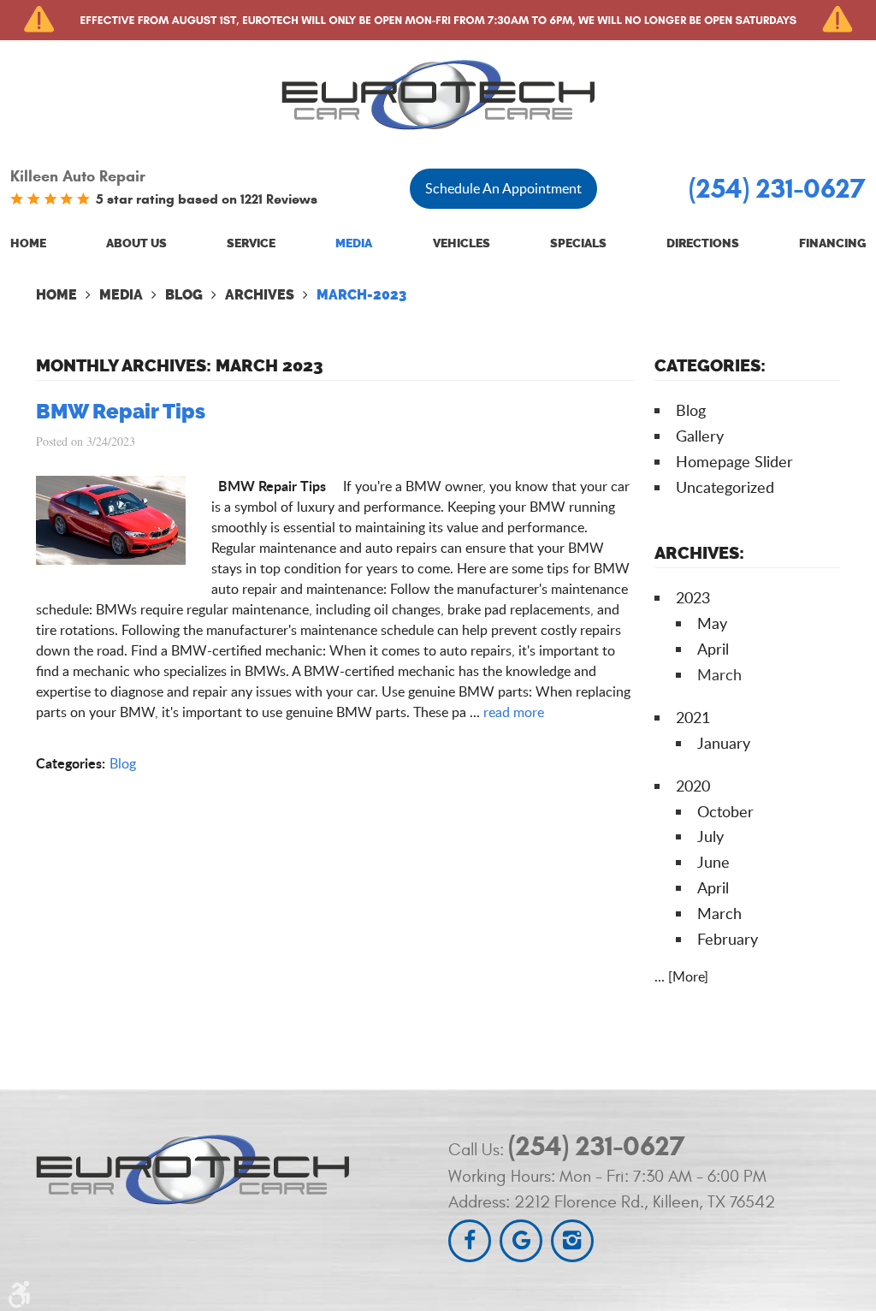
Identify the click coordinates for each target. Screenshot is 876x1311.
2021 (693, 717)
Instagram (572, 1240)
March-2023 (361, 295)
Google (521, 1240)
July (710, 836)
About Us (136, 243)
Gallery (700, 435)
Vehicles (461, 243)
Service (251, 243)
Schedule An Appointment (503, 188)
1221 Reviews (278, 199)
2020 (693, 785)
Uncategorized (725, 487)
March (719, 913)
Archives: (699, 553)
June (713, 861)
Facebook (469, 1240)
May (712, 623)
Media (353, 243)
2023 (693, 597)
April (713, 648)
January (723, 743)
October (725, 811)
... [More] (681, 976)
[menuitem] (28, 244)
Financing (832, 243)
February (727, 938)
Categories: (710, 365)
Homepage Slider (734, 461)
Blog (184, 295)
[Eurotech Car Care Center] (438, 94)
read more (513, 712)
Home (28, 243)
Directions (702, 243)
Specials (578, 243)
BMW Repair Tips (120, 412)
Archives (259, 295)
